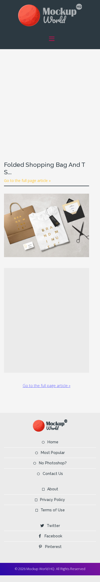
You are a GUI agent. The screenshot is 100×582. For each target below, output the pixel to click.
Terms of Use (53, 510)
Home (52, 442)
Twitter (53, 526)
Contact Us (53, 473)
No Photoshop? (53, 463)
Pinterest (53, 547)
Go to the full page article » (27, 180)
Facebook (53, 536)
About (52, 489)
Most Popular (53, 453)
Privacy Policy (52, 500)
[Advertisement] (50, 99)
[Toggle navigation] (51, 38)
